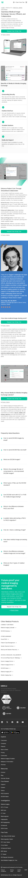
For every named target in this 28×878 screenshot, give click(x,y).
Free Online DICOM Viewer (8, 836)
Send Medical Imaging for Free (9, 860)
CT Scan (3, 813)
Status (2, 790)
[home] (2, 2)
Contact (3, 772)
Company (3, 743)
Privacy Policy (12, 870)
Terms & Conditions (3, 870)
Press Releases (5, 781)
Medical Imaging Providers (8, 758)
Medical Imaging (5, 804)
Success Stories (5, 778)
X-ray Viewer (4, 845)
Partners (3, 764)
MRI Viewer (4, 851)
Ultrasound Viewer (6, 848)
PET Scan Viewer (5, 842)
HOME (3, 7)
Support (3, 784)
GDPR (25, 870)
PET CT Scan (4, 807)
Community (4, 755)
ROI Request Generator (7, 857)
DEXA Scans (4, 828)
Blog (2, 775)
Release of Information (7, 761)
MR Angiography (5, 822)
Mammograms (4, 816)
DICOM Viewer (5, 796)
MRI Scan (3, 810)
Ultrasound (4, 825)
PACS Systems (5, 793)
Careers (3, 787)
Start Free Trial (20, 2)
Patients (3, 746)
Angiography (4, 819)
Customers (4, 740)
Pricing (2, 752)
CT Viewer (3, 854)
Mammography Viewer (7, 839)
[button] (14, 2)
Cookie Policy (19, 870)
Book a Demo (6, 34)
